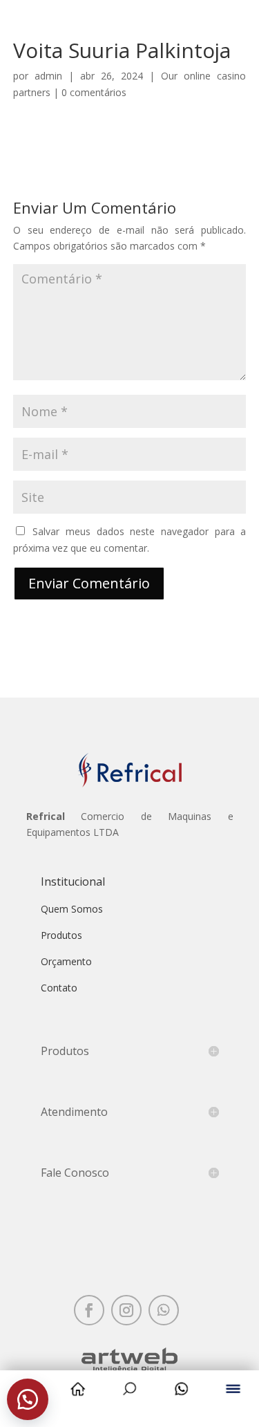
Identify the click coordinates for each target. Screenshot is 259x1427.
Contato (59, 987)
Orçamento (66, 961)
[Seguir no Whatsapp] (163, 1310)
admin (48, 75)
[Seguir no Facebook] (89, 1310)
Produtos (61, 935)
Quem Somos (72, 908)
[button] (27, 1399)
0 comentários (93, 92)
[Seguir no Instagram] (126, 1310)
